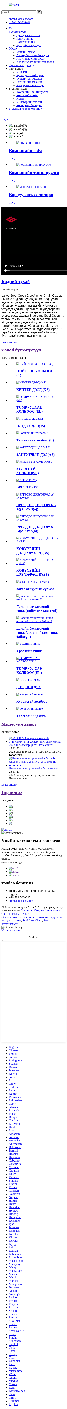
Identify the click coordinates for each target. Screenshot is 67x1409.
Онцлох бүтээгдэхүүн (48, 910)
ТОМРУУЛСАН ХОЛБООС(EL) (29, 671)
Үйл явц (21, 71)
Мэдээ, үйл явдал (18, 724)
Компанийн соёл (27, 95)
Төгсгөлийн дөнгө (31, 716)
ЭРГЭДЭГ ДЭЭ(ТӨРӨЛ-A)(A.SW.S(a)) (36, 507)
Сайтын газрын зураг (15, 913)
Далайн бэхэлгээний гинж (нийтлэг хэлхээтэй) (36, 609)
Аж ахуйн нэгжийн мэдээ (32, 55)
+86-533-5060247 (19, 22)
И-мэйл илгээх (10, 930)
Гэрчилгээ (11, 792)
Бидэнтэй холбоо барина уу (26, 108)
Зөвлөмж (27, 910)
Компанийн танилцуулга (32, 92)
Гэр (11, 28)
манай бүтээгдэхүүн (21, 349)
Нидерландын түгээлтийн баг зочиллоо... (35, 768)
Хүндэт (21, 98)
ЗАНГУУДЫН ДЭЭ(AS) (35, 455)
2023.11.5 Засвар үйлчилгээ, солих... (32, 745)
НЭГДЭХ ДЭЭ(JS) (30, 426)
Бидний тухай (15, 281)
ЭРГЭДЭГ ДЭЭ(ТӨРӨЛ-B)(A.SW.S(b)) (36, 529)
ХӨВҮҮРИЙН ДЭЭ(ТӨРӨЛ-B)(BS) (32, 572)
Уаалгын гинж (25, 41)
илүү (12, 158)
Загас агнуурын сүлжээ (35, 589)
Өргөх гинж (9, 917)
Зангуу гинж (24, 38)
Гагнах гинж (26, 917)
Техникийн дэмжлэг (29, 81)
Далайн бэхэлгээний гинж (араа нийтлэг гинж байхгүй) (37, 632)
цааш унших (9, 342)
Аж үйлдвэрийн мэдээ (30, 58)
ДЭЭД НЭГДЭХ (28, 687)
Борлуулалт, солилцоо (30, 85)
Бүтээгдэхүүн (17, 31)
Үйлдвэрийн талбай (29, 102)
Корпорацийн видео (29, 105)
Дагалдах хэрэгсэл (28, 35)
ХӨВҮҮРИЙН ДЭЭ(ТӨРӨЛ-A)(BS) (32, 551)
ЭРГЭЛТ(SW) (27, 487)
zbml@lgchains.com (21, 18)
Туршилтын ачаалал (29, 78)
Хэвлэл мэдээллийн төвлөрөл (35, 61)
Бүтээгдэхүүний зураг (30, 75)
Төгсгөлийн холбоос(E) (35, 440)
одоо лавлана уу (11, 862)
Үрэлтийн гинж (29, 651)
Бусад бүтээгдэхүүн (28, 45)
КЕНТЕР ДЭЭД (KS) (33, 390)
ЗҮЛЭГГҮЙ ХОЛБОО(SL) (27, 471)
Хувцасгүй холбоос (31, 701)
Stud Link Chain (32, 920)
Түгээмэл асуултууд (21, 65)
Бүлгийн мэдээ (25, 51)
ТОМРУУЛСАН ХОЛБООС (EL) (29, 409)
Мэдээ (13, 48)
